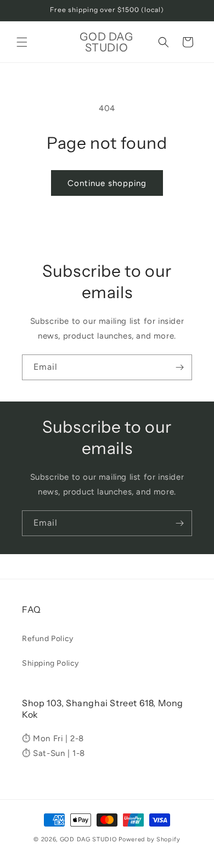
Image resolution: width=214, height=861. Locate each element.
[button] (22, 42)
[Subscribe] (179, 367)
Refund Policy (48, 638)
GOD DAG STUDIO (88, 839)
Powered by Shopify (150, 839)
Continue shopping (107, 183)
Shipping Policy (50, 663)
